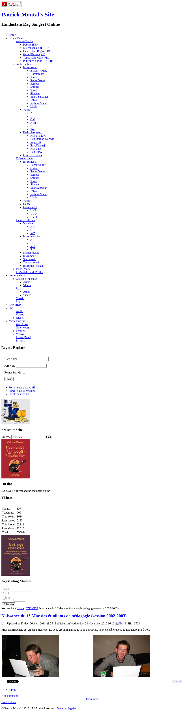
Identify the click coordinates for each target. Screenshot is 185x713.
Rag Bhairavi (38, 135)
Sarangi (34, 86)
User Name (10, 358)
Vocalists (28, 223)
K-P (32, 246)
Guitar (34, 168)
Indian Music (16, 38)
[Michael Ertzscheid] (30, 676)
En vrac (20, 340)
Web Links (22, 324)
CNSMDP (15, 304)
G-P (32, 229)
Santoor (34, 83)
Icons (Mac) (23, 268)
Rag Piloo (36, 151)
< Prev (12, 689)
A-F (32, 226)
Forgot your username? (22, 390)
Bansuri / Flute (38, 70)
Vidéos (27, 285)
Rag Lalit (35, 148)
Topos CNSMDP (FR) (36, 57)
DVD (33, 216)
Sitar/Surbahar (38, 187)
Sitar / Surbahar (39, 96)
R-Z (32, 233)
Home (12, 34)
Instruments (29, 255)
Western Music (17, 275)
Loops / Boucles (32, 155)
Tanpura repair (31, 262)
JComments (92, 699)
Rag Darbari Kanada (42, 138)
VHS (33, 210)
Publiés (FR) (30, 44)
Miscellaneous (17, 321)
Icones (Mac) (23, 337)
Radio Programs (32, 132)
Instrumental (30, 67)
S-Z (32, 129)
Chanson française (26, 278)
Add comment (9, 695)
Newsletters (22, 327)
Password (9, 365)
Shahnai (35, 93)
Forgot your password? (22, 387)
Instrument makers (33, 265)
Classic (20, 298)
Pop (18, 301)
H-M (33, 122)
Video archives (24, 158)
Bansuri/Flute (38, 164)
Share (178, 681)
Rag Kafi (35, 142)
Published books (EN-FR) (38, 60)
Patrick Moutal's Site (27, 14)
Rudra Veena (37, 80)
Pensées (20, 330)
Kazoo (34, 77)
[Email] (121, 623)
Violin (33, 106)
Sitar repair (29, 259)
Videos (27, 295)
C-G (32, 119)
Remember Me (12, 372)
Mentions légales (66, 708)
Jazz (18, 288)
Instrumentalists (32, 236)
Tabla (33, 99)
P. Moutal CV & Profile (29, 272)
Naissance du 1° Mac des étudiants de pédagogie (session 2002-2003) (64, 615)
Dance (27, 203)
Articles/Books (24, 41)
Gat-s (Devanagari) (34, 54)
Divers (19, 317)
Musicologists (31, 252)
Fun (11, 308)
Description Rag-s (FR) (36, 51)
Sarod (33, 90)
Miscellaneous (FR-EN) (36, 47)
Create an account (19, 394)
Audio (26, 282)
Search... (6, 436)
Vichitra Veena (38, 103)
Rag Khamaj (37, 145)
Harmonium (37, 73)
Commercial (30, 207)
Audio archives (24, 64)
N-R (32, 125)
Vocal (26, 109)
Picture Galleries (25, 220)
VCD (33, 213)
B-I (32, 242)
